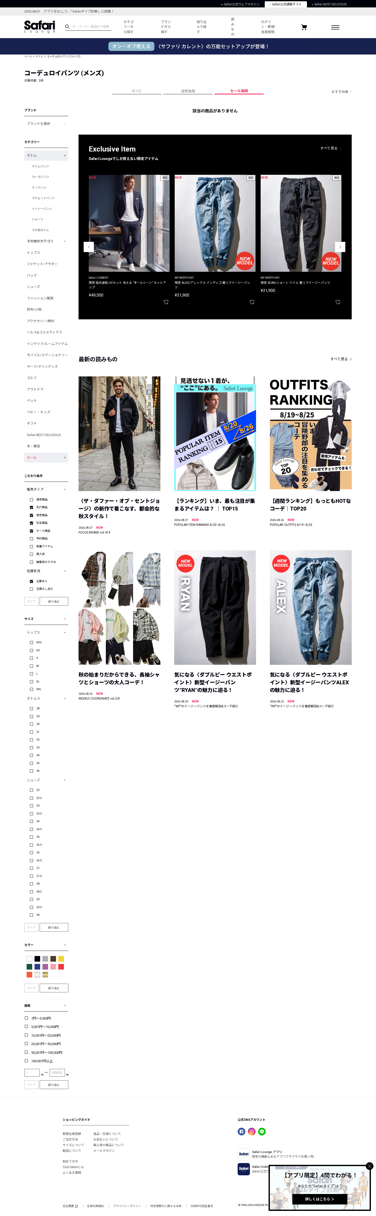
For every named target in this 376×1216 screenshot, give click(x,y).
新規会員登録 (72, 1134)
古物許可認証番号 (202, 1206)
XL (38, 681)
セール (32, 458)
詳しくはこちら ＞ (320, 1199)
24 (37, 821)
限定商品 (42, 515)
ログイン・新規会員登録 (267, 27)
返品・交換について (107, 1134)
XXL (38, 689)
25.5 (39, 844)
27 (37, 868)
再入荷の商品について (108, 1145)
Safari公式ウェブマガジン (242, 4)
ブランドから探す (166, 27)
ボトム (39, 56)
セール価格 (239, 91)
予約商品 (42, 538)
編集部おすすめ (46, 562)
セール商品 (43, 531)
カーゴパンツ (40, 177)
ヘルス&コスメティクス (44, 332)
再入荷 (40, 554)
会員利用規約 (95, 1206)
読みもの (232, 26)
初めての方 (70, 1161)
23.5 (39, 813)
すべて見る (329, 148)
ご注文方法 (70, 1139)
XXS (39, 642)
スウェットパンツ (43, 198)
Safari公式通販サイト (287, 4)
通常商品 (42, 499)
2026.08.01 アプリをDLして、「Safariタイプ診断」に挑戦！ (69, 11)
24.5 (39, 829)
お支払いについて (105, 1139)
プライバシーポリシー (127, 1206)
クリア (31, 601)
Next (340, 247)
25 (37, 837)
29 (37, 716)
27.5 (39, 876)
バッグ (32, 275)
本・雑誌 (33, 446)
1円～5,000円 (41, 1018)
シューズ (33, 287)
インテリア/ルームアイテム (47, 344)
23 (37, 805)
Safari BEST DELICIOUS (330, 4)
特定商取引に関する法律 (165, 1206)
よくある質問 (72, 1173)
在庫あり (42, 581)
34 (37, 755)
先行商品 (42, 507)
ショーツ (37, 219)
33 (37, 747)
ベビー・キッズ (38, 412)
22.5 (39, 798)
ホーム (28, 56)
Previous (89, 247)
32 (37, 739)
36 (37, 771)
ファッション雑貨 (40, 298)
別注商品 (42, 523)
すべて (137, 91)
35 (37, 763)
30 (37, 724)
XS (38, 650)
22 (37, 790)
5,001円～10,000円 (45, 1027)
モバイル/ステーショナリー (47, 355)
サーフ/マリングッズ (42, 366)
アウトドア (35, 389)
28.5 (39, 891)
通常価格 (188, 91)
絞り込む (54, 601)
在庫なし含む (44, 589)
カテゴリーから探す (129, 27)
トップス (33, 253)
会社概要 (68, 1206)
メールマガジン (104, 1151)
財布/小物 (34, 309)
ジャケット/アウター (42, 264)
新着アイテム (44, 546)
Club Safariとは (73, 1167)
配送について (72, 1151)
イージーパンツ (42, 209)
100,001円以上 (42, 1061)
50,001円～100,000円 (46, 1053)
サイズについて (73, 1145)
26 (37, 852)
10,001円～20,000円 (46, 1035)
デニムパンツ (40, 166)
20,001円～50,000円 (46, 1044)
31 (37, 732)
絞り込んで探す (202, 27)
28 (37, 708)
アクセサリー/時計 (40, 321)
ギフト (32, 423)
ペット (32, 401)
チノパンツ (39, 187)
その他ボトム (40, 230)
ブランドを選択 (38, 124)
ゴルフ (32, 378)
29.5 (39, 907)
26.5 (39, 860)
